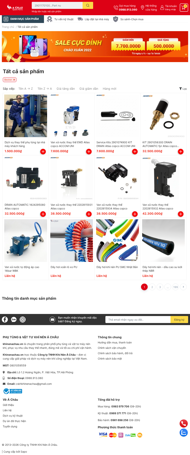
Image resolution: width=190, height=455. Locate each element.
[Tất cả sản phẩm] (95, 46)
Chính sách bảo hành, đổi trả (115, 353)
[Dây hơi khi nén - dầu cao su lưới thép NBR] (163, 240)
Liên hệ (7, 410)
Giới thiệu (8, 404)
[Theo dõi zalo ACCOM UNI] (14, 319)
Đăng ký (179, 319)
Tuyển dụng (10, 426)
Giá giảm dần (88, 88)
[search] (88, 5)
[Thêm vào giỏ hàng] (43, 151)
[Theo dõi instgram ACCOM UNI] (23, 319)
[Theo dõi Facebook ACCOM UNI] (5, 319)
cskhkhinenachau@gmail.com (34, 383)
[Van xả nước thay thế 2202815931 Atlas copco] (71, 178)
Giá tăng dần (66, 88)
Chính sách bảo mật (110, 358)
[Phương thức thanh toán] (120, 434)
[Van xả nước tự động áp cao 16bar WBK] (25, 240)
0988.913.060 (128, 9)
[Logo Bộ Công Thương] (12, 391)
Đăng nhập (170, 9)
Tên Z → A (44, 88)
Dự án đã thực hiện (14, 421)
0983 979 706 (120, 406)
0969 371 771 (117, 413)
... (168, 287)
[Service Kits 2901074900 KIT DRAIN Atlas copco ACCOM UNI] (117, 116)
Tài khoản (171, 6)
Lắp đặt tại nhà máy (97, 19)
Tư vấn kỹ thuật (63, 19)
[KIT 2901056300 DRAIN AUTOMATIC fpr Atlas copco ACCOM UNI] (163, 116)
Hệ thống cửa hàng (151, 7)
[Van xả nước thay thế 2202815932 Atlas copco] (163, 178)
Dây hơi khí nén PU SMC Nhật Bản (117, 267)
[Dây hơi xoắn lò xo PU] (71, 240)
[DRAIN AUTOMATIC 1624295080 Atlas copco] (25, 178)
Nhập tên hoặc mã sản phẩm (46, 11)
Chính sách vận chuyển (112, 347)
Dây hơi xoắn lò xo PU (64, 267)
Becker (8, 79)
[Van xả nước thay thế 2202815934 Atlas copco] (117, 178)
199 (175, 287)
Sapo (24, 451)
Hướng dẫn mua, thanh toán (115, 342)
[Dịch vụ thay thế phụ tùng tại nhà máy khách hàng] (25, 116)
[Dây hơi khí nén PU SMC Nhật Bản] (117, 240)
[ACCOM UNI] (16, 8)
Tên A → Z (25, 88)
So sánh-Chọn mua (131, 19)
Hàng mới (109, 88)
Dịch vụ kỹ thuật (13, 415)
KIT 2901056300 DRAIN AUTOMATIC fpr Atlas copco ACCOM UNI (159, 146)
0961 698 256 (119, 420)
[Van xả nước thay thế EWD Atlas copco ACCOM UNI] (71, 116)
